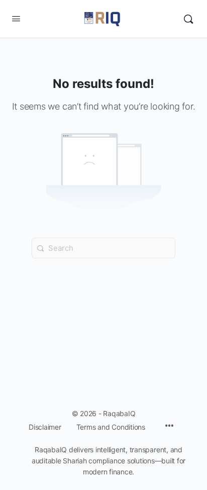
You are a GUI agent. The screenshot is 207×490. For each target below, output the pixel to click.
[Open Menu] (16, 18)
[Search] (188, 19)
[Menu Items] (169, 426)
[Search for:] (103, 248)
